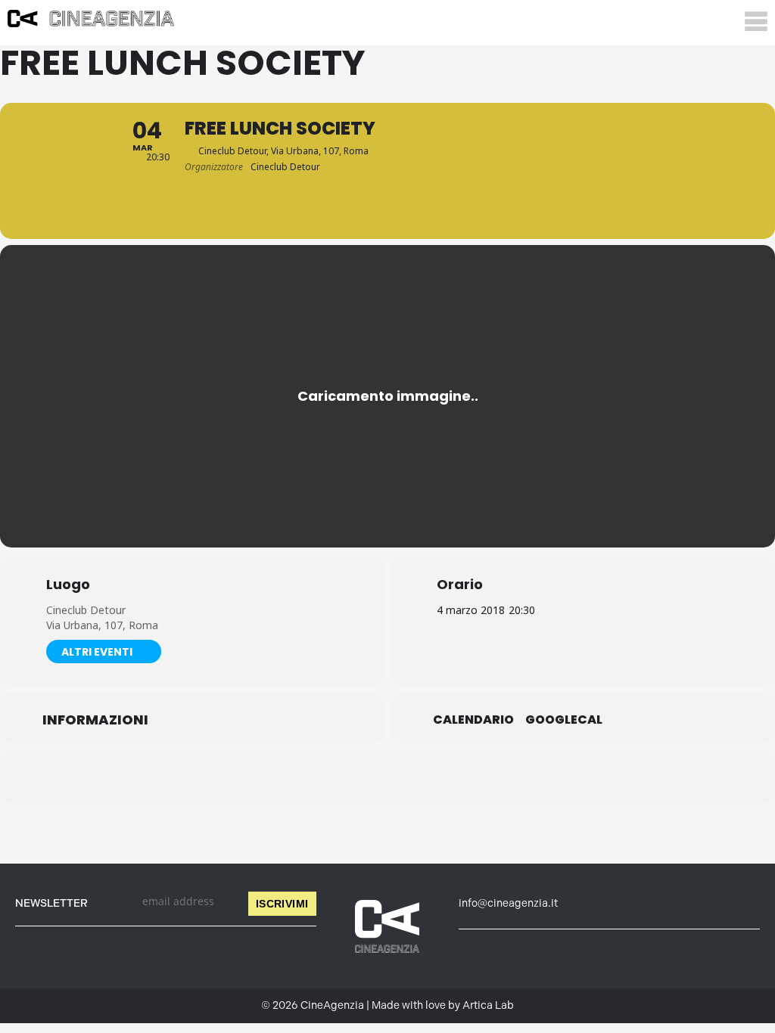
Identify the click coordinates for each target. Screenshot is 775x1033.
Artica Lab (488, 1005)
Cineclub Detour (86, 610)
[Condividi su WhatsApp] (387, 777)
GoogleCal (563, 719)
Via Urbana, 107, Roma (102, 625)
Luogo (68, 584)
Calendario (473, 719)
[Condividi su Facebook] (312, 777)
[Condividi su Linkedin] (350, 777)
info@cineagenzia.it (508, 903)
